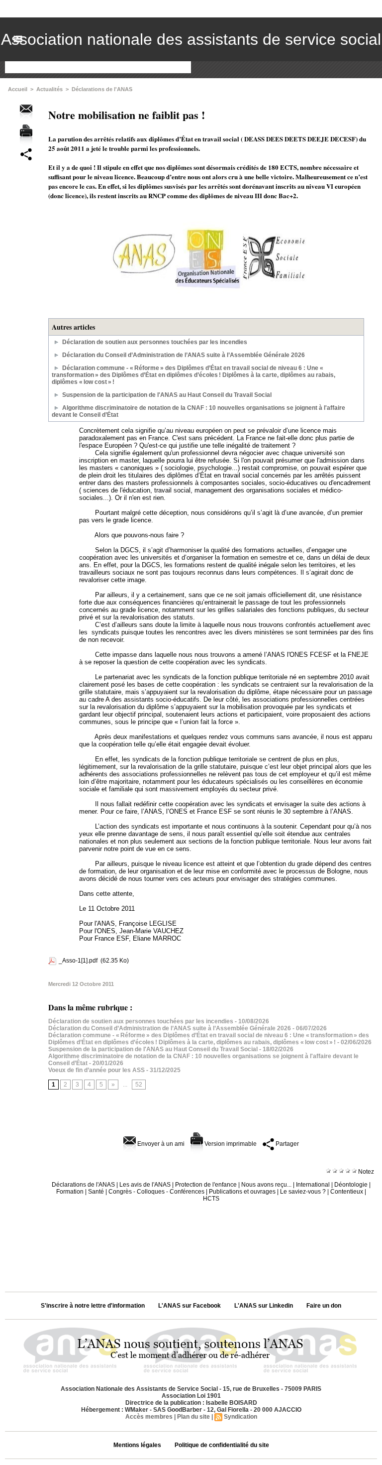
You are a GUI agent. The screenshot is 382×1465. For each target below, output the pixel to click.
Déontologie (351, 1184)
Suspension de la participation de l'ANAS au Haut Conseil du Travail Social (167, 394)
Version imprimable (230, 1143)
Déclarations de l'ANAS (102, 89)
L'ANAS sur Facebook (189, 1305)
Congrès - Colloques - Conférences (156, 1191)
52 (138, 1084)
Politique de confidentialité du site (222, 1445)
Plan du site (193, 1416)
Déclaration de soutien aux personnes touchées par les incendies (154, 342)
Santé (96, 1191)
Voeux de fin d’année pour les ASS (96, 1070)
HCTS (211, 1198)
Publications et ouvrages (242, 1191)
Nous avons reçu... (266, 1184)
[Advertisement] (191, 1243)
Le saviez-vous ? (303, 1191)
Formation (70, 1191)
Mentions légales (137, 1445)
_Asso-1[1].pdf (78, 960)
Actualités (49, 89)
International (313, 1184)
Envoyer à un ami (160, 1143)
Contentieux (346, 1191)
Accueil (17, 89)
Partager (286, 1143)
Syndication (240, 1416)
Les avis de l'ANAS (145, 1184)
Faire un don (323, 1305)
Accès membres (149, 1416)
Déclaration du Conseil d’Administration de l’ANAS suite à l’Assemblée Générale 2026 (183, 355)
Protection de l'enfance (206, 1184)
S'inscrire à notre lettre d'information (93, 1305)
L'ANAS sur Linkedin (263, 1305)
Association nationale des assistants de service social (191, 39)
